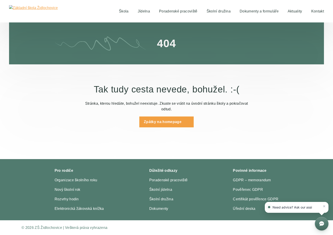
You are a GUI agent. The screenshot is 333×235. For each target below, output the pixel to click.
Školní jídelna (160, 189)
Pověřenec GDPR (248, 189)
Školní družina (219, 11)
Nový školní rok (67, 189)
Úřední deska (244, 209)
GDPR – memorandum (252, 180)
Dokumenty (158, 209)
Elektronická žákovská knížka (79, 209)
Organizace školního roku (76, 180)
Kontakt (317, 11)
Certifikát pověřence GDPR (255, 199)
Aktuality (295, 11)
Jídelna (144, 11)
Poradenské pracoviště (178, 11)
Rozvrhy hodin (67, 199)
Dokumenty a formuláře (259, 11)
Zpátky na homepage (162, 122)
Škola (124, 11)
